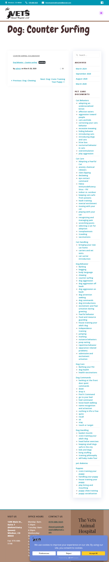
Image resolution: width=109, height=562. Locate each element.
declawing (83, 175)
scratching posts (86, 223)
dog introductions (87, 303)
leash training (85, 200)
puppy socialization (88, 493)
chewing (82, 275)
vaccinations (84, 237)
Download (42, 62)
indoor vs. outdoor (87, 192)
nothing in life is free (88, 411)
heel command (86, 400)
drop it (82, 391)
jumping (82, 334)
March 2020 (81, 84)
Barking (82, 266)
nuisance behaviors (88, 339)
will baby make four (88, 458)
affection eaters (86, 111)
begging (82, 269)
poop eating (84, 342)
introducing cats (86, 134)
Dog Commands (83, 377)
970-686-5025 (33, 3)
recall (81, 416)
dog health (84, 369)
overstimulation (86, 150)
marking (83, 336)
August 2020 (81, 79)
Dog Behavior (34, 56)
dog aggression (86, 280)
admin (18, 68)
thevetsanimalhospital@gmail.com (58, 3)
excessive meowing (87, 128)
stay (81, 422)
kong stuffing (85, 452)
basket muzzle (85, 433)
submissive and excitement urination (86, 356)
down (81, 388)
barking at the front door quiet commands (88, 383)
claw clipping (85, 172)
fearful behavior (86, 314)
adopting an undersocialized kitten (86, 106)
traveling (83, 234)
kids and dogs (85, 449)
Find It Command (87, 394)
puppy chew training (88, 490)
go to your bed (86, 397)
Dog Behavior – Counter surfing (25, 62)
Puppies (79, 468)
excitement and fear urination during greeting (88, 309)
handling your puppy (88, 476)
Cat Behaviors (82, 100)
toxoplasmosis (85, 231)
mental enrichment (88, 203)
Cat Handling (82, 242)
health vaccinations (88, 372)
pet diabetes (82, 463)
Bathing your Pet (87, 367)
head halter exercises (88, 441)
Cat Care (80, 158)
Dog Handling (82, 430)
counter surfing (20, 56)
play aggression (86, 153)
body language (86, 272)
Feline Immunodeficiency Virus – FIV (87, 187)
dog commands (86, 300)
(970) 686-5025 (56, 521)
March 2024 (81, 68)
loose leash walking (88, 402)
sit (80, 419)
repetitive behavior (87, 345)
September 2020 (83, 73)
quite (81, 414)
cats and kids (85, 120)
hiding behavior (86, 131)
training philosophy (88, 455)
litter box (83, 142)
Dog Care (80, 364)
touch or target (86, 425)
